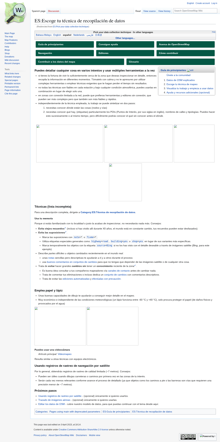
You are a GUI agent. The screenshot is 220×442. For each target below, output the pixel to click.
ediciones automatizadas (76, 278)
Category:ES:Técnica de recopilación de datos (108, 212)
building (116, 241)
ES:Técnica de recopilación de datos (152, 411)
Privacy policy (40, 435)
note (76, 237)
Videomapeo (65, 354)
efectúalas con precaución (106, 278)
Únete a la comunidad (178, 75)
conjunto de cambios (115, 274)
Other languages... (125, 38)
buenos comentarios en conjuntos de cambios (72, 262)
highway (96, 241)
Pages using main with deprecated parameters (75, 411)
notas (51, 257)
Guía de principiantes (173, 70)
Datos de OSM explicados (181, 80)
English (57, 35)
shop (135, 241)
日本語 (99, 35)
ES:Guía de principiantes (116, 411)
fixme (90, 237)
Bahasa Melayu (43, 35)
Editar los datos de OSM (51, 404)
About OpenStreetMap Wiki (61, 435)
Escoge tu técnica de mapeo (182, 84)
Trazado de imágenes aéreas (54, 400)
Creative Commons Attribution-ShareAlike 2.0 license (83, 429)
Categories (41, 411)
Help (214, 32)
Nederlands (79, 35)
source (101, 245)
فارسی (90, 35)
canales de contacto (119, 270)
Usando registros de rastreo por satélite (59, 396)
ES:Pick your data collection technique (71, 26)
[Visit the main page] (15, 13)
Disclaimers (81, 435)
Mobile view (94, 435)
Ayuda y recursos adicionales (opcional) (188, 92)
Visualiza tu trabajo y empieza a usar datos (190, 88)
